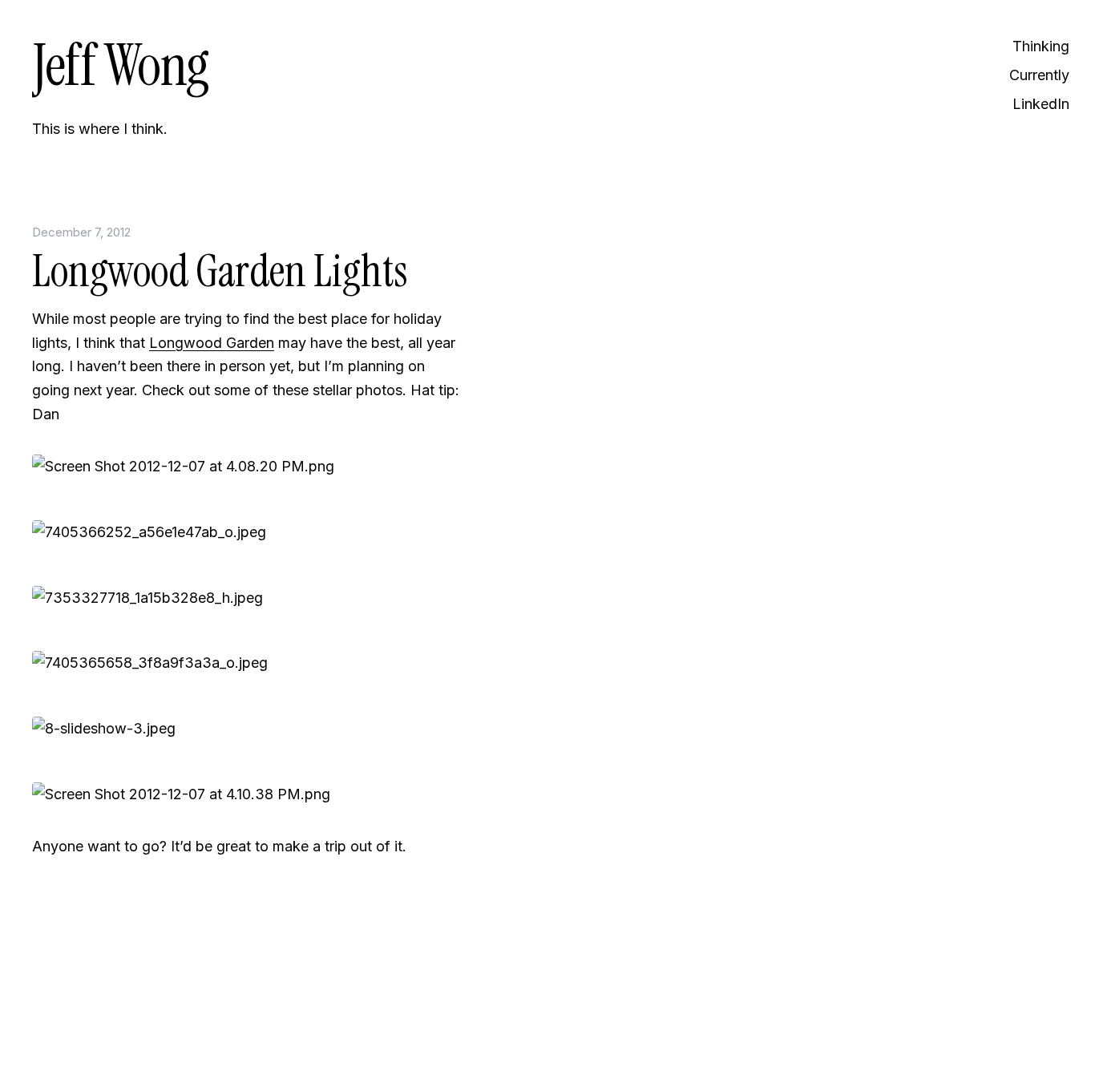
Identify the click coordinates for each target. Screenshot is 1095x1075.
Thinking (1040, 46)
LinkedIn (1040, 103)
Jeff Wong (120, 65)
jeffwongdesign (248, 1023)
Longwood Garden (211, 342)
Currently (1039, 75)
